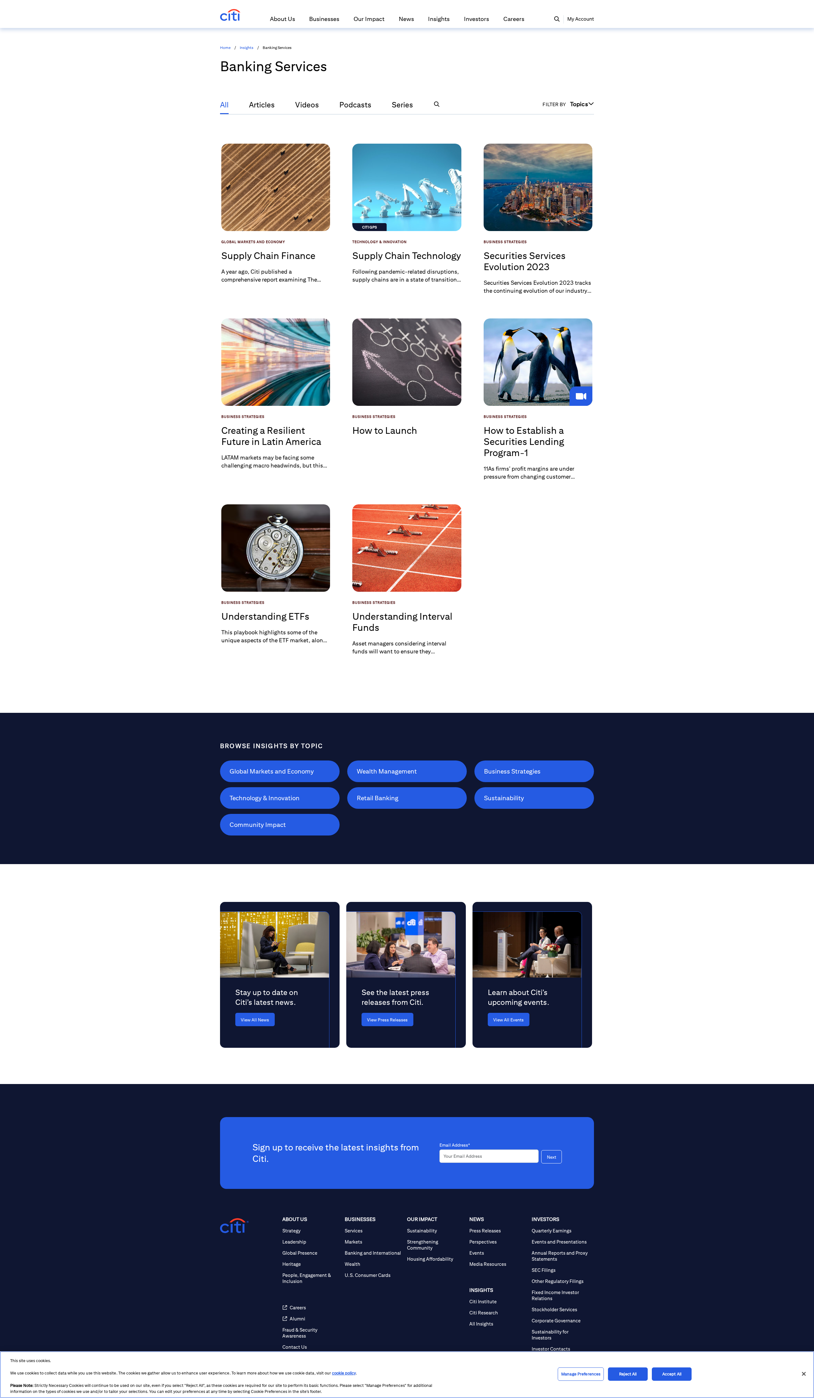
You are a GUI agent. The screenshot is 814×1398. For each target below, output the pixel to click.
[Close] (804, 1374)
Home (225, 48)
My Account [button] (580, 19)
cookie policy (344, 1373)
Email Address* (454, 1145)
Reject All (628, 1374)
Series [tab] (402, 104)
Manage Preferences (580, 1374)
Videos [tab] (307, 104)
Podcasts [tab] (355, 104)
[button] (282, 21)
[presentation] (270, 1019)
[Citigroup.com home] (234, 1226)
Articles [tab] (262, 104)
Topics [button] (579, 103)
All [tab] (224, 104)
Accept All (671, 1374)
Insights (246, 48)
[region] (407, 1374)
